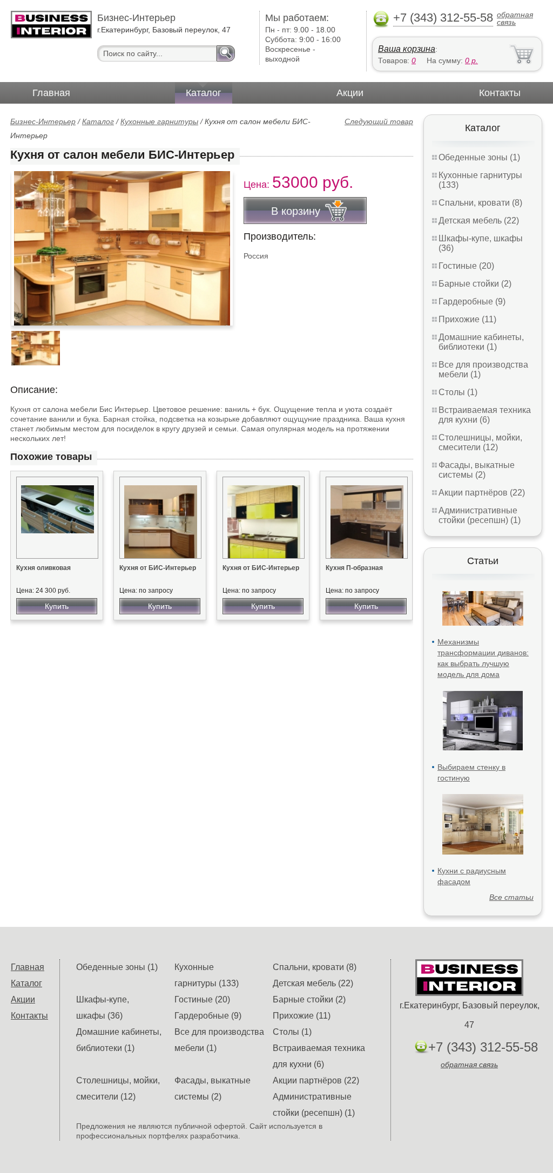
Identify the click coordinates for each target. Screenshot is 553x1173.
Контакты (500, 92)
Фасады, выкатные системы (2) (477, 469)
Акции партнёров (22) (482, 492)
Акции (349, 92)
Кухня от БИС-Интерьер (157, 568)
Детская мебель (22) (479, 220)
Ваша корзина (406, 48)
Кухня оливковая (43, 568)
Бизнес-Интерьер (43, 121)
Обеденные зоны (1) (479, 157)
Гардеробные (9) (472, 301)
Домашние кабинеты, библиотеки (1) (481, 342)
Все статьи (511, 897)
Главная (51, 92)
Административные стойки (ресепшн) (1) (480, 515)
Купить (57, 606)
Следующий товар (379, 121)
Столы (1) (458, 392)
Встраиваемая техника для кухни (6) (485, 414)
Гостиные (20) (466, 265)
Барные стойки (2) (475, 283)
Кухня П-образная (354, 568)
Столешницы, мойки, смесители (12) (480, 442)
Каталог (203, 92)
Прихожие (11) (467, 319)
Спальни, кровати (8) (480, 202)
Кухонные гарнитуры (159, 121)
